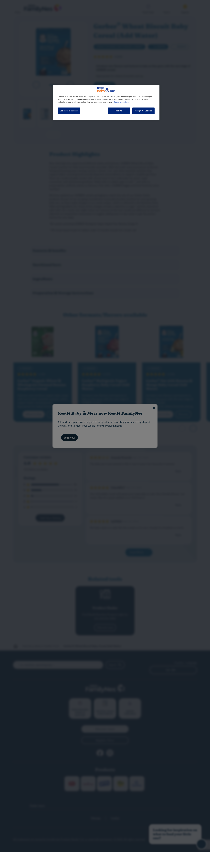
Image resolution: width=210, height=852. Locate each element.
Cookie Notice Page (121, 102)
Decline (119, 110)
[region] (106, 102)
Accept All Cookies (143, 110)
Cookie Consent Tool (69, 110)
